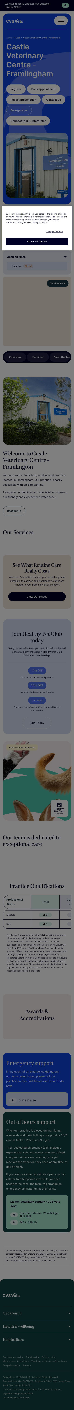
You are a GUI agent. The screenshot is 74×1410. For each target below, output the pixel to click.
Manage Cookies (54, 231)
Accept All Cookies (37, 241)
